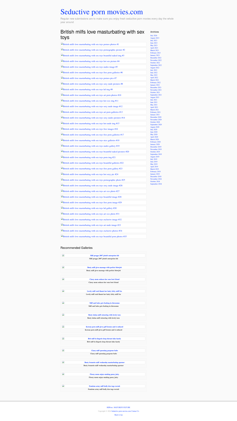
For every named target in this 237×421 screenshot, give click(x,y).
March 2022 (154, 80)
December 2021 (155, 87)
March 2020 (154, 139)
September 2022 (156, 65)
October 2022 (155, 62)
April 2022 (154, 77)
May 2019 (153, 164)
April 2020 (154, 137)
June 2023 (153, 43)
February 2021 (155, 112)
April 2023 (154, 48)
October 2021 (155, 92)
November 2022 (156, 60)
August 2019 (154, 156)
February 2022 (155, 82)
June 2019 (153, 161)
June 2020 (153, 132)
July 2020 (153, 129)
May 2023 (153, 45)
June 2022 (153, 72)
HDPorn (110, 407)
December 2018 (155, 176)
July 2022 (153, 70)
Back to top (119, 415)
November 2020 (156, 119)
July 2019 (153, 159)
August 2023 (154, 38)
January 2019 (155, 174)
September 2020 (156, 124)
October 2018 (155, 181)
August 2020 (154, 127)
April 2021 (154, 107)
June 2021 (153, 102)
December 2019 (155, 147)
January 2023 (155, 55)
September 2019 (156, 154)
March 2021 (154, 109)
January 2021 (155, 114)
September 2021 (156, 95)
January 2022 (155, 85)
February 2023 (155, 53)
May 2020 (153, 134)
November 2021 (156, 90)
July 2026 (153, 35)
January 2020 (155, 144)
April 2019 (154, 166)
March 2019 (154, 169)
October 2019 (155, 152)
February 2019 (155, 171)
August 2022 (154, 67)
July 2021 (153, 100)
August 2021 (154, 97)
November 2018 (156, 179)
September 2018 (156, 184)
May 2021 (153, 105)
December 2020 (155, 117)
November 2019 (156, 149)
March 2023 (154, 50)
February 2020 (155, 142)
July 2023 (153, 40)
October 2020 (155, 122)
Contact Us (135, 411)
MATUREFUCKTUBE (122, 407)
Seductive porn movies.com (101, 11)
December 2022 (155, 58)
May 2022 (153, 75)
